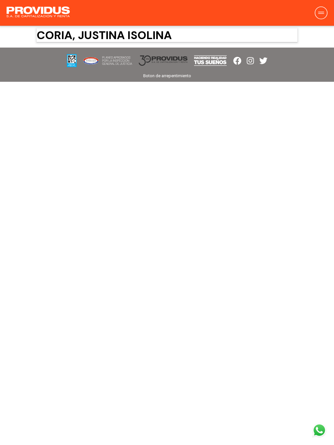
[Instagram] (250, 61)
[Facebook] (237, 61)
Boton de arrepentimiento (167, 75)
